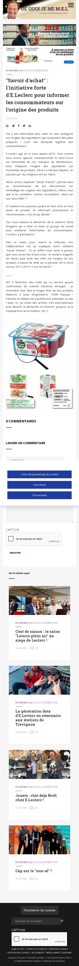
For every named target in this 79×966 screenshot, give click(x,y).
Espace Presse (16, 957)
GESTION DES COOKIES (18, 952)
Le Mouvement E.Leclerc (27, 961)
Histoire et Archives (54, 961)
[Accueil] (39, 9)
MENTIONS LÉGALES (58, 949)
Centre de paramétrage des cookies (39, 474)
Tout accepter (39, 495)
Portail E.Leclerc (36, 957)
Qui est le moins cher (58, 957)
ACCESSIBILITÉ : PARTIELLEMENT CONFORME (52, 952)
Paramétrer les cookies (39, 910)
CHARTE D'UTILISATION (36, 949)
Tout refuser (39, 484)
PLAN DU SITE (18, 949)
